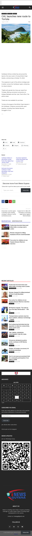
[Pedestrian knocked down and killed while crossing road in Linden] (5, 227)
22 (12, 397)
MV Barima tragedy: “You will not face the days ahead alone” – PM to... (19, 309)
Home (3, 11)
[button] (2, 7)
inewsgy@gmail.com (19, 516)
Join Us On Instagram (11, 429)
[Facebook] (3, 201)
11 (24, 391)
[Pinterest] (10, 201)
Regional (14, 13)
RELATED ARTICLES (6, 221)
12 (28, 391)
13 (4, 394)
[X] (6, 201)
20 (4, 397)
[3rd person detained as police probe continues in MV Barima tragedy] (5, 342)
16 (16, 394)
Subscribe (26, 190)
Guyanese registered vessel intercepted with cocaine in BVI (22, 159)
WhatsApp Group (10, 439)
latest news (8, 11)
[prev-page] (2, 248)
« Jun (3, 402)
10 (20, 391)
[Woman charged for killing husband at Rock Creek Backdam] (5, 234)
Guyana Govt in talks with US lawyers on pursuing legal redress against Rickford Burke (23, 213)
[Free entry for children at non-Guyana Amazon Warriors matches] (5, 241)
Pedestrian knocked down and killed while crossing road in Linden (19, 227)
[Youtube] (22, 526)
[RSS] (18, 526)
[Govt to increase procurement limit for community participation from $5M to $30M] (5, 358)
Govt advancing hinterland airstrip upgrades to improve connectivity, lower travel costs (19, 326)
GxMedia (16, 534)
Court (3, 236)
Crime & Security (5, 229)
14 (8, 394)
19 (28, 394)
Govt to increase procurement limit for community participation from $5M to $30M (19, 357)
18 (24, 394)
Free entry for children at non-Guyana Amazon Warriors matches (19, 241)
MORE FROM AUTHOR (17, 221)
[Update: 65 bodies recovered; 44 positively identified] (5, 351)
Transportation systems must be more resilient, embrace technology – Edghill (19, 317)
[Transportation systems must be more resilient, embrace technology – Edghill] (5, 318)
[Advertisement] (17, 3)
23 (16, 397)
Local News (10, 13)
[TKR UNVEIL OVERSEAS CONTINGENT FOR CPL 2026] (5, 335)
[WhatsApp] (13, 201)
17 (20, 394)
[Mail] (13, 526)
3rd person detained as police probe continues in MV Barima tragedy (18, 341)
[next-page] (5, 248)
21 (8, 397)
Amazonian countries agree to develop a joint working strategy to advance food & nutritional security (9, 213)
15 (12, 394)
